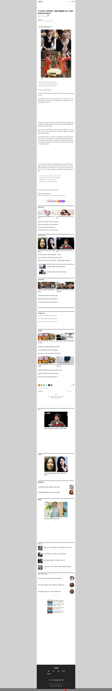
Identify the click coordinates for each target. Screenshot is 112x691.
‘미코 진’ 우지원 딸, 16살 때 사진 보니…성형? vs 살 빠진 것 (50, 176)
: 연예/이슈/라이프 (42, 574)
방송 (38, 409)
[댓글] (47, 16)
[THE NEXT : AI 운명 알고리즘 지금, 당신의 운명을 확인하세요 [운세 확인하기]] (56, 201)
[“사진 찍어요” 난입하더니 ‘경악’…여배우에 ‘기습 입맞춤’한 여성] (72, 585)
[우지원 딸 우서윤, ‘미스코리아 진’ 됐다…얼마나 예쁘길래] (72, 578)
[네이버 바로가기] (60, 680)
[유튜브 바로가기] (55, 680)
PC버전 (64, 683)
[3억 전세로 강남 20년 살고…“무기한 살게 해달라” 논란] (72, 591)
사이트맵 (60, 683)
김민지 (39, 19)
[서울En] (40, 1)
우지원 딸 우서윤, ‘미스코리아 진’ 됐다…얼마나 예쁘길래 (49, 177)
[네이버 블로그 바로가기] (62, 680)
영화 (58, 671)
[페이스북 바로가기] (50, 680)
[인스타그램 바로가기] (57, 680)
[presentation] (53, 432)
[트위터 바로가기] (52, 680)
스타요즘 (39, 454)
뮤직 (53, 671)
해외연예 (39, 499)
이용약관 (51, 683)
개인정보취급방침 (55, 683)
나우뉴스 (39, 543)
